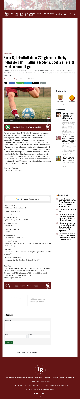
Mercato (62, 377)
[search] (75, 14)
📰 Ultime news (60, 110)
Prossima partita (61, 91)
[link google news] (70, 14)
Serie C (26, 14)
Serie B (11, 53)
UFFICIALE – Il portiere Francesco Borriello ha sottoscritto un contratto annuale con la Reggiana (69, 139)
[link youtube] (65, 14)
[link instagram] (62, 14)
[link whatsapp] (67, 14)
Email (43, 83)
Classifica (55, 377)
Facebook (12, 83)
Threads (37, 83)
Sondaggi (39, 13)
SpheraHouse (43, 396)
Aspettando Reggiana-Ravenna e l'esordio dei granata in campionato (68, 158)
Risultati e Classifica (32, 14)
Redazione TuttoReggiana (12, 79)
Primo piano (29, 377)
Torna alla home (11, 377)
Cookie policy (70, 377)
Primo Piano (21, 14)
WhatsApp (20, 83)
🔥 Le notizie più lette (62, 195)
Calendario (48, 377)
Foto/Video (46, 13)
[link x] (56, 14)
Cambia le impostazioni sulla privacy (40, 381)
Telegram (28, 83)
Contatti (52, 13)
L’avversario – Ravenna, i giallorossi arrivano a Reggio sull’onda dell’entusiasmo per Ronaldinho (68, 116)
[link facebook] (59, 14)
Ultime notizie (16, 14)
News (36, 377)
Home (12, 13)
